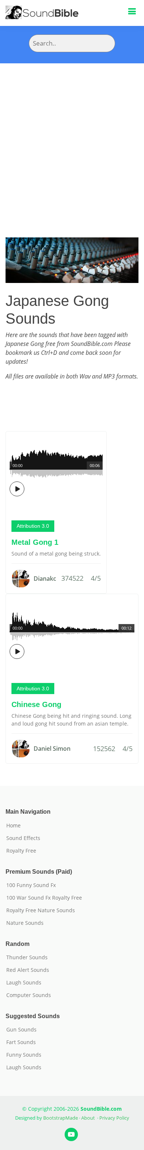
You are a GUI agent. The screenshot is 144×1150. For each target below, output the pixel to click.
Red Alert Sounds (27, 970)
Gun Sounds (21, 1029)
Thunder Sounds (27, 957)
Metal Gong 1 (34, 542)
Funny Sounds (23, 1054)
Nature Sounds (25, 923)
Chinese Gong (36, 704)
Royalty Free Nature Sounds (40, 910)
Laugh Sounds (23, 982)
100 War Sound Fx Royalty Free (44, 897)
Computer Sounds (28, 995)
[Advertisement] (72, 139)
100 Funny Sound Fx (31, 885)
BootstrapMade (60, 1117)
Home (13, 825)
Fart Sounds (21, 1042)
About (88, 1117)
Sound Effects (23, 838)
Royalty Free (21, 850)
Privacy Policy (114, 1117)
